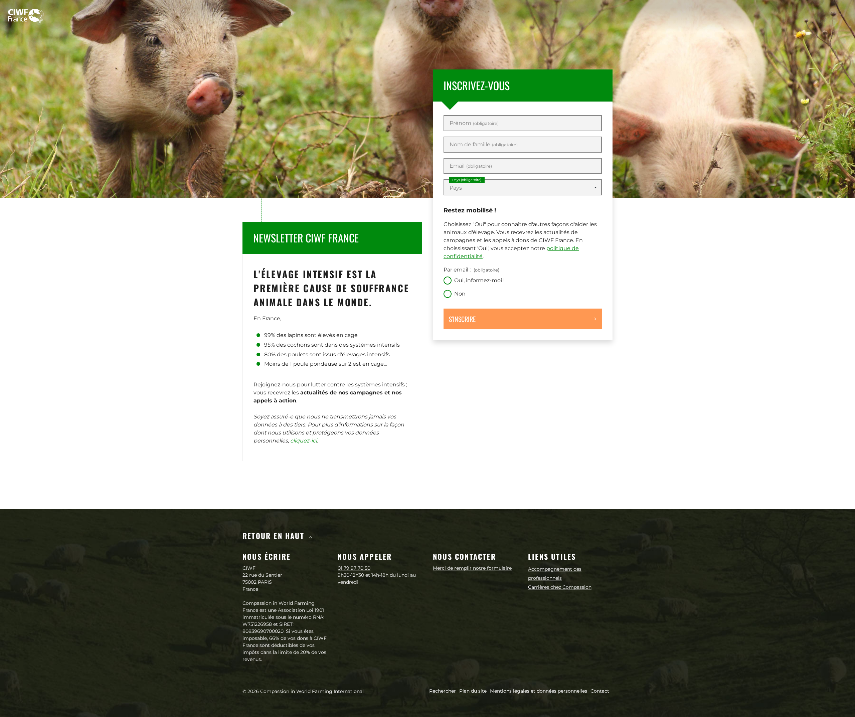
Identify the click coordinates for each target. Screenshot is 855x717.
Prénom (474, 123)
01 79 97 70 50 (354, 568)
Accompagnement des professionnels (554, 573)
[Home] (26, 16)
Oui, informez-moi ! (479, 280)
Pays (466, 180)
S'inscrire (462, 319)
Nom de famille (484, 144)
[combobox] (523, 187)
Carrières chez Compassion (559, 587)
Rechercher (442, 691)
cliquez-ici (303, 440)
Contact (599, 691)
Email (471, 166)
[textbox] (522, 188)
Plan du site (473, 691)
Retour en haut (274, 535)
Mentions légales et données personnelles (538, 691)
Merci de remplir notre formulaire (472, 568)
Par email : (471, 269)
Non (460, 294)
